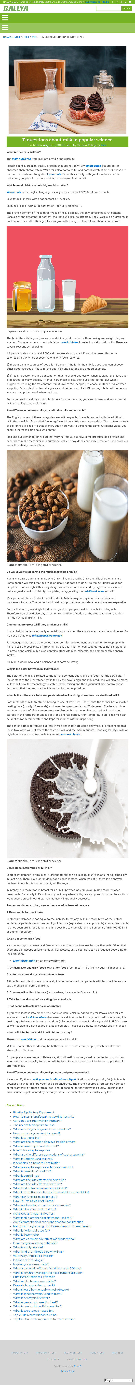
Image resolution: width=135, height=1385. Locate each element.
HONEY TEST (97, 1353)
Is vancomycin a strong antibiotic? (35, 1243)
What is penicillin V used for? (32, 1171)
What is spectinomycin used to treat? (37, 1293)
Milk (103, 145)
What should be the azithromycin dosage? (41, 1289)
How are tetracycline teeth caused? (36, 1133)
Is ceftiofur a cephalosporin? (31, 1150)
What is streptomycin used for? (33, 1310)
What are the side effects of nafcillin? (37, 1184)
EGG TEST (53, 1359)
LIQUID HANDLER (77, 1359)
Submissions (92, 1)
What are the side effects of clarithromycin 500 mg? (47, 1268)
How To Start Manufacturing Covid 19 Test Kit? (43, 1116)
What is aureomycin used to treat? (36, 1146)
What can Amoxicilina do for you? (35, 1196)
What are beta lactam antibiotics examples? (42, 1205)
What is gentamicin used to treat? (35, 1302)
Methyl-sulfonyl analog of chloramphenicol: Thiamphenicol (52, 1226)
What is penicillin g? (26, 1175)
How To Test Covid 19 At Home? (33, 1200)
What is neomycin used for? (31, 1298)
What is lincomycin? (26, 1234)
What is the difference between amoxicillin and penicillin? (51, 1192)
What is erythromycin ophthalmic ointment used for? (48, 1272)
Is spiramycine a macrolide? (31, 1264)
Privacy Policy (67, 1371)
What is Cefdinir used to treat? (33, 1158)
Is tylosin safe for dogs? (28, 1260)
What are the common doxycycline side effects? (45, 1141)
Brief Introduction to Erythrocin (34, 1276)
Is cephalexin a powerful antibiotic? (36, 1163)
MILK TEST (117, 1353)
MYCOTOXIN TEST (46, 1353)
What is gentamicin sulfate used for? (37, 1306)
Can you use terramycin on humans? (37, 1120)
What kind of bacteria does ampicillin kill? (40, 1188)
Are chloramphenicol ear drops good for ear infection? (48, 1222)
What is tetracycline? (26, 1137)
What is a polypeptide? (28, 1247)
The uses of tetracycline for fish (33, 1125)
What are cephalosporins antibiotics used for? (43, 1167)
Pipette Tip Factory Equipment (33, 1112)
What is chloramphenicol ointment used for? (42, 1217)
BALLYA (77, 1366)
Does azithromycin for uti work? (34, 1285)
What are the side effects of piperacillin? (39, 1180)
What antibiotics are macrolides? (34, 1281)
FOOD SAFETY (20, 1353)
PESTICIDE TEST (73, 1353)
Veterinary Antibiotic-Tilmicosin (33, 1255)
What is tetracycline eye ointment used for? (42, 1129)
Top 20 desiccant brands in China (34, 1315)
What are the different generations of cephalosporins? (49, 1154)
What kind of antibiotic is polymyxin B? (38, 1251)
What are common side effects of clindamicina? (44, 1239)
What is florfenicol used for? (31, 1230)
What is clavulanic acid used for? (34, 1209)
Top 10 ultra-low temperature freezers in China (44, 1319)
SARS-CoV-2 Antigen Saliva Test (33, 1213)
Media (105, 1)
